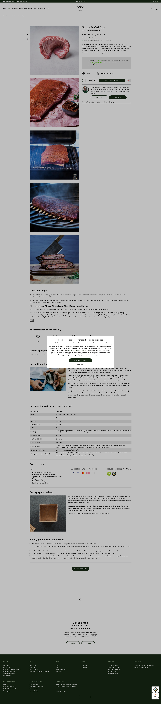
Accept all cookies (80, 360)
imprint (101, 356)
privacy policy (89, 356)
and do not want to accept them (77, 350)
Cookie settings (80, 364)
